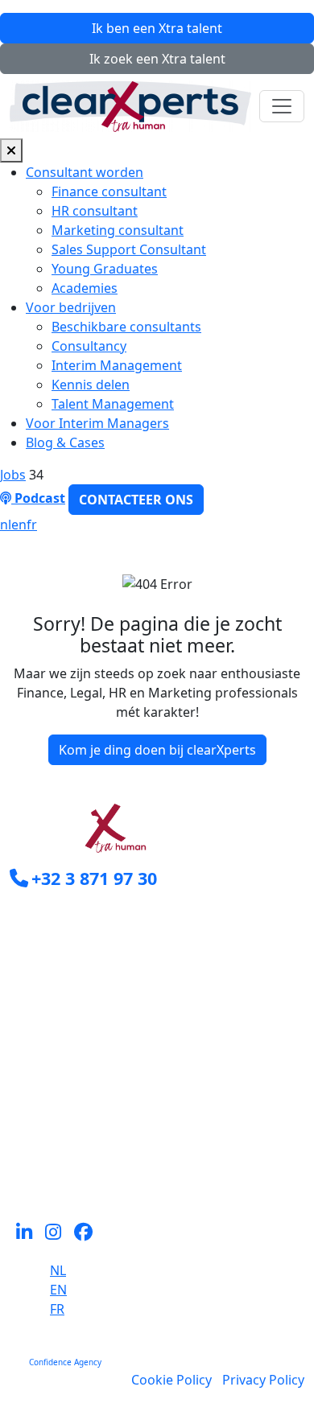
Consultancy (89, 346)
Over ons (37, 1108)
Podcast (38, 498)
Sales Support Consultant (129, 249)
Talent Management (113, 404)
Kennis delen (91, 384)
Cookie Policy (171, 1380)
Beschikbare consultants (126, 326)
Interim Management (117, 365)
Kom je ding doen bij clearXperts (157, 750)
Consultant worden (84, 172)
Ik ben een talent (157, 28)
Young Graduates (105, 269)
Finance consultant (109, 191)
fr (32, 524)
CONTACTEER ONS (136, 499)
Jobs (13, 475)
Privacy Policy (263, 1380)
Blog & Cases (65, 442)
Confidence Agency (65, 1362)
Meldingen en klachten (79, 1166)
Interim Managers (65, 1051)
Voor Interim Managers (97, 423)
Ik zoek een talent (157, 59)
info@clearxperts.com (99, 914)
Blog (23, 1147)
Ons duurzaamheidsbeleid (90, 1128)
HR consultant (95, 211)
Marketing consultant (118, 230)
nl (5, 524)
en (19, 524)
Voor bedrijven (71, 307)
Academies (85, 288)
